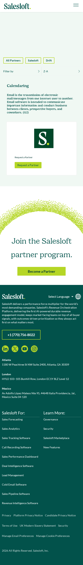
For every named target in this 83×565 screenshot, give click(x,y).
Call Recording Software (16, 447)
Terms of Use (9, 525)
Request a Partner (28, 165)
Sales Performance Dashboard (20, 456)
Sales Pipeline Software (16, 493)
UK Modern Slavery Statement (38, 525)
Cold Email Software (14, 484)
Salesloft (33, 60)
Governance (50, 419)
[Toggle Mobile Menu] (76, 5)
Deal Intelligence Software (17, 466)
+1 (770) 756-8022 (21, 335)
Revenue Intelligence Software (20, 503)
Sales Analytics (11, 428)
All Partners (13, 60)
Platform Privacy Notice (28, 515)
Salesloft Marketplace (56, 438)
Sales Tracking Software (16, 438)
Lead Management (13, 475)
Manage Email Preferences (18, 535)
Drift (49, 60)
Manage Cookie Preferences (53, 535)
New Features (51, 447)
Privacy (6, 515)
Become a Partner (41, 271)
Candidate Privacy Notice (60, 515)
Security (48, 428)
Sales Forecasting (12, 419)
